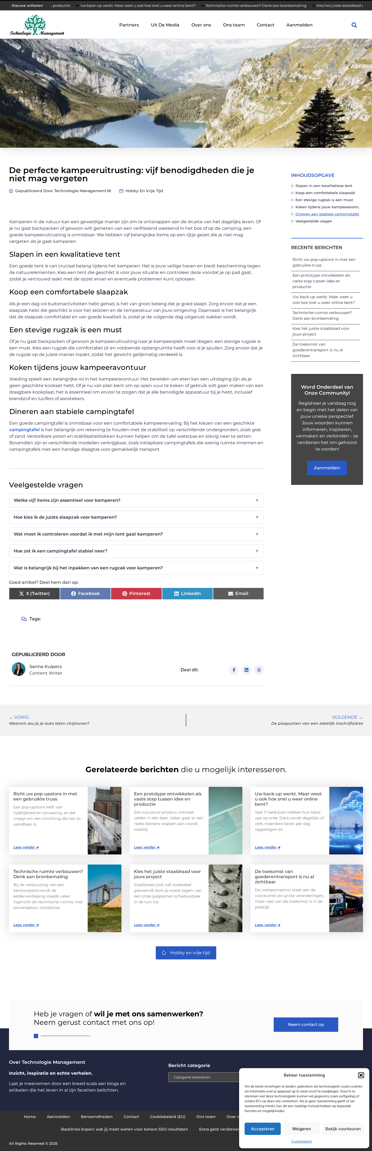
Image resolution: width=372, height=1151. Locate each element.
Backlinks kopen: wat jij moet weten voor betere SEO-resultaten (124, 1129)
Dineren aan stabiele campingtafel (327, 214)
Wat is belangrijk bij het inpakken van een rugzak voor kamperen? (136, 567)
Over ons (201, 25)
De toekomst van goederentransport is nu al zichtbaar (317, 350)
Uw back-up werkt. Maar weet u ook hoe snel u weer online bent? (96, 5)
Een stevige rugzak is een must (324, 200)
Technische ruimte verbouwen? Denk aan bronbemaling (214, 5)
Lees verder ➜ (26, 847)
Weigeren (301, 1128)
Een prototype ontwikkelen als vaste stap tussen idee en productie (321, 281)
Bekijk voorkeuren (343, 1128)
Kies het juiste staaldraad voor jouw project (313, 5)
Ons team (234, 25)
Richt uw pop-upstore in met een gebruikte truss (45, 796)
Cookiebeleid (301, 1141)
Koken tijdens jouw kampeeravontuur (327, 207)
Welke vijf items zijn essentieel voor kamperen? (136, 500)
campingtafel (24, 429)
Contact (266, 25)
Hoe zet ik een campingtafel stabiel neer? (136, 551)
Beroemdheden (97, 1116)
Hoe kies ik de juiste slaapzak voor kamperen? (136, 517)
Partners (129, 25)
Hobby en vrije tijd (144, 190)
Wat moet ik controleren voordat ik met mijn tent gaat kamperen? (136, 534)
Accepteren (263, 1128)
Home (30, 1116)
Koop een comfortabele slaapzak (325, 193)
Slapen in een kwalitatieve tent (323, 185)
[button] (361, 1075)
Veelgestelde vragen (313, 221)
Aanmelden (299, 25)
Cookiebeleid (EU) (167, 1116)
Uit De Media (165, 25)
